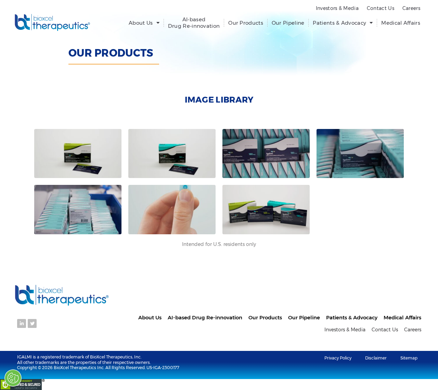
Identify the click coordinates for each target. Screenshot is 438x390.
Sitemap (408, 358)
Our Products (245, 23)
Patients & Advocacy (339, 23)
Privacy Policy (337, 358)
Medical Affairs (400, 23)
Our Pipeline (288, 23)
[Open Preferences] (13, 378)
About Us (141, 23)
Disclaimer (376, 358)
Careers (411, 8)
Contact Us (380, 8)
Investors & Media (337, 8)
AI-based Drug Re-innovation (194, 22)
